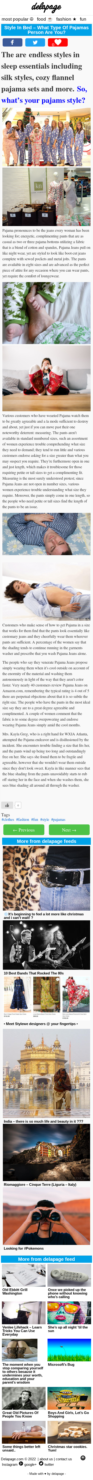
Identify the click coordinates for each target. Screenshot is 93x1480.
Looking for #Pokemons (24, 1248)
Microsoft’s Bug (61, 1364)
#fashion (22, 819)
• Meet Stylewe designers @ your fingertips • (41, 1024)
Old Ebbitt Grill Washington (14, 1291)
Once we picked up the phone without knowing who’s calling (67, 1293)
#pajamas (58, 819)
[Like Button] (7, 805)
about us (46, 1459)
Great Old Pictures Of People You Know (20, 1414)
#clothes (8, 819)
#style (44, 819)
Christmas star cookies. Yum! (67, 1448)
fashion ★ (66, 19)
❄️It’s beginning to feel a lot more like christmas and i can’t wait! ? (44, 916)
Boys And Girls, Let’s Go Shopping (68, 1414)
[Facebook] (13, 42)
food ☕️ (45, 19)
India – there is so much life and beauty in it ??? (43, 1121)
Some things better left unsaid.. (21, 1448)
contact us (64, 1459)
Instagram (10, 1464)
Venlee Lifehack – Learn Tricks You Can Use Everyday (22, 1330)
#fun (34, 819)
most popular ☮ (18, 19)
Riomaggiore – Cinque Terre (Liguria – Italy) (40, 1184)
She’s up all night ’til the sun (68, 1329)
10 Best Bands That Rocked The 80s (34, 973)
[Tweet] (35, 42)
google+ (30, 1464)
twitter (49, 1464)
